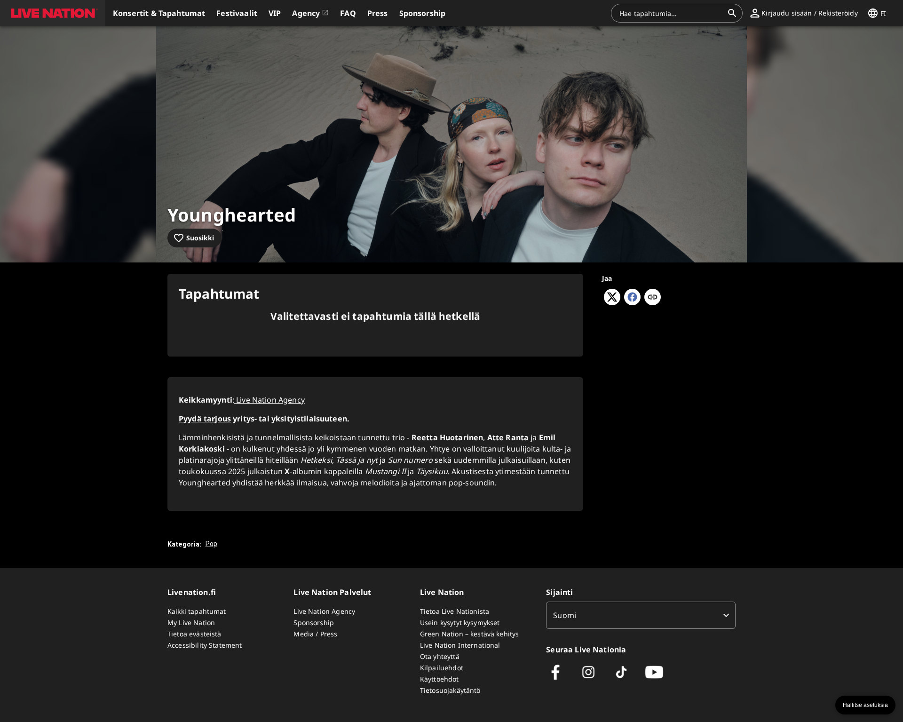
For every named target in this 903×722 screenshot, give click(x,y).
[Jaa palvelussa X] (612, 302)
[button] (52, 13)
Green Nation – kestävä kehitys (469, 633)
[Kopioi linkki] (652, 298)
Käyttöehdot (439, 678)
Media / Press (315, 633)
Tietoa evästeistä (194, 633)
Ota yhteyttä (439, 656)
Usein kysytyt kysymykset (460, 622)
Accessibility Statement (204, 645)
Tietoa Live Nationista (454, 611)
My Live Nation (191, 622)
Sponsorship (313, 622)
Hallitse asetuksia (865, 705)
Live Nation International (460, 645)
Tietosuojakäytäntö (450, 690)
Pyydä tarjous (205, 418)
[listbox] (641, 615)
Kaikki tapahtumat (196, 611)
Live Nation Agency (269, 400)
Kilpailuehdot (441, 667)
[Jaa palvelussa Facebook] (632, 302)
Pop (211, 543)
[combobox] (671, 13)
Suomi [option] (564, 615)
